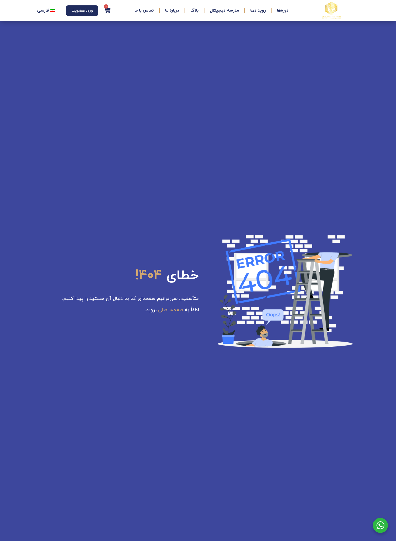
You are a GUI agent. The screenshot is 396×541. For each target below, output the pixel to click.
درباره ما (172, 10)
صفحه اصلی (170, 310)
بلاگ (194, 10)
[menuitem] (46, 10)
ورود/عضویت (82, 10)
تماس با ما (144, 10)
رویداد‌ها (258, 10)
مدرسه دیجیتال (224, 10)
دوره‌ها (283, 10)
